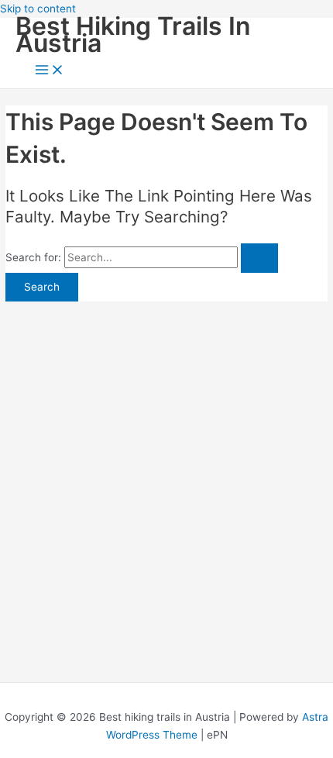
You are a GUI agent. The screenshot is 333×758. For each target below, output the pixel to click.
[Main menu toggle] (49, 71)
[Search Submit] (259, 258)
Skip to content (38, 8)
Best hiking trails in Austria (132, 35)
